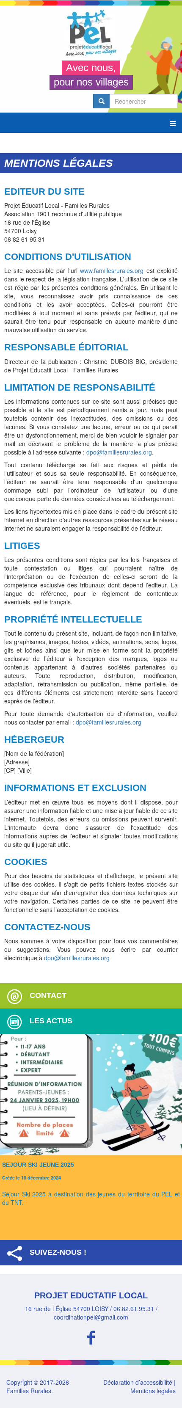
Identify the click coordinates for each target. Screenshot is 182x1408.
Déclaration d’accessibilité (137, 1382)
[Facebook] (91, 1336)
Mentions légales (153, 1390)
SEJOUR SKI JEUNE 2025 (38, 1164)
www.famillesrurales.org (111, 270)
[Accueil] (91, 33)
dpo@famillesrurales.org (119, 452)
